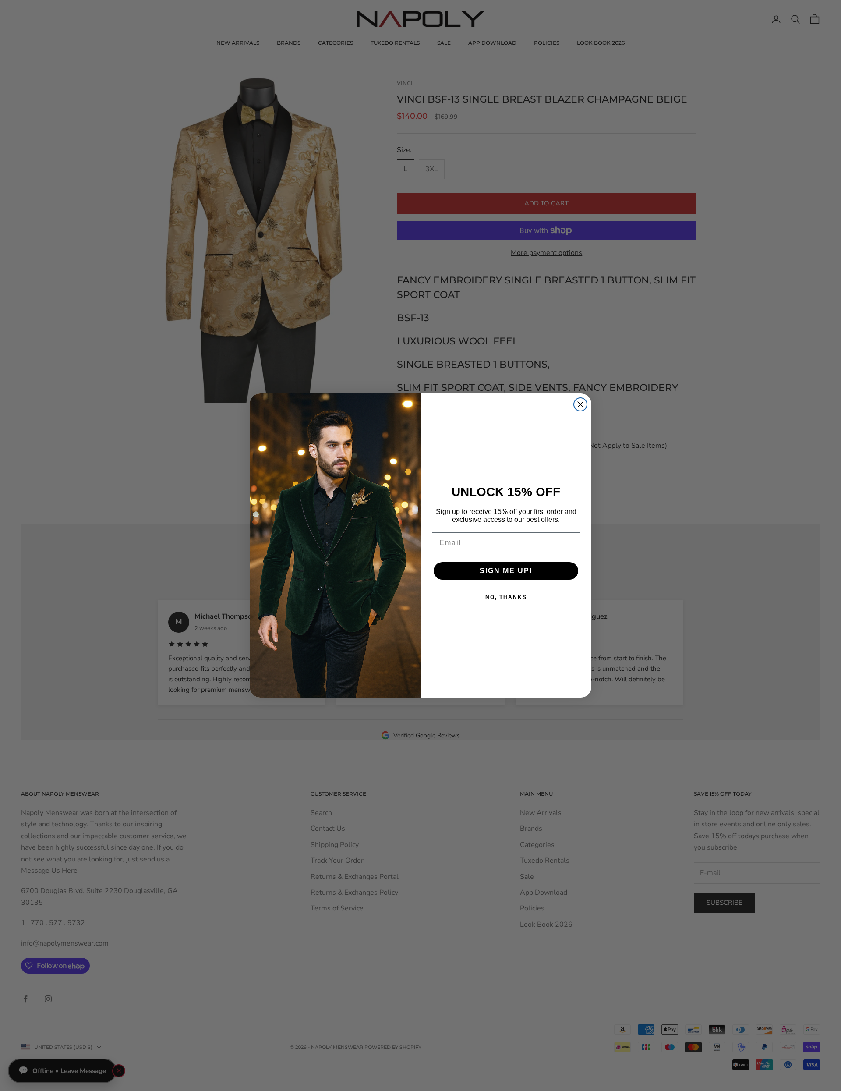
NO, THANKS (506, 597)
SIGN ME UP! (506, 570)
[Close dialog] (580, 404)
